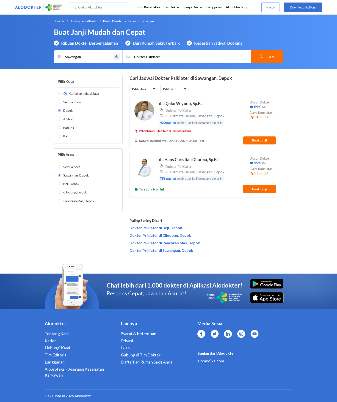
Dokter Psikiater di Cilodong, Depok (160, 235)
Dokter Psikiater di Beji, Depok (156, 227)
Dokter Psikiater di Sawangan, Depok (161, 250)
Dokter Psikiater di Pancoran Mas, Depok (165, 243)
